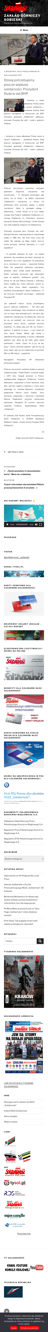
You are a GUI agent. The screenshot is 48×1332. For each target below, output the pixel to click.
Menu (25, 30)
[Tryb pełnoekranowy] (40, 524)
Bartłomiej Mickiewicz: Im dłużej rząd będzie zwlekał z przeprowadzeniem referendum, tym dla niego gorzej (21, 899)
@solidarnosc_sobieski (16, 557)
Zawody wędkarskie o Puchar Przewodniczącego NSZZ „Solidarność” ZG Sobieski (24, 887)
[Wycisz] (36, 524)
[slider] (22, 524)
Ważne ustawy (11, 1122)
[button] (24, 515)
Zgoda (13, 1328)
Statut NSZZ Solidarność (15, 1111)
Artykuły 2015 (16, 452)
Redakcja (34, 71)
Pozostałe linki (24, 1233)
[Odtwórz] (7, 524)
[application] (24, 516)
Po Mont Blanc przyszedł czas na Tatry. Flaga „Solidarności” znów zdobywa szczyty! (22, 912)
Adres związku (10, 1116)
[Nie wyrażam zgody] (44, 1322)
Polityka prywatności (29, 1328)
